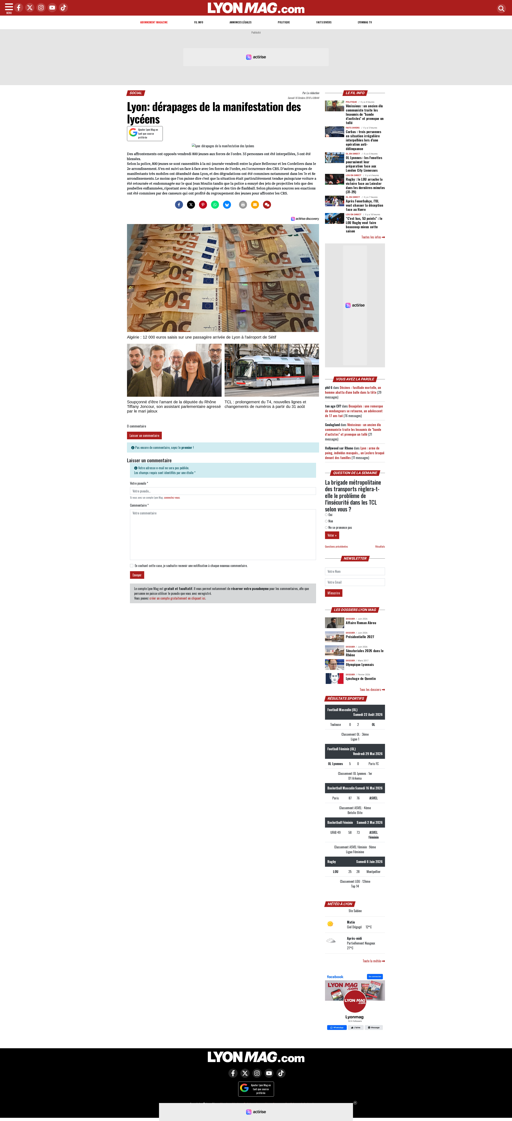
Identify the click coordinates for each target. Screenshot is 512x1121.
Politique (284, 22)
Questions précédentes (336, 546)
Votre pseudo (139, 483)
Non (330, 521)
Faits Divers (323, 22)
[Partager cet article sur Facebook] (179, 205)
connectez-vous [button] (172, 497)
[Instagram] (40, 8)
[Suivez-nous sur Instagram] (256, 1076)
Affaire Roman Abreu (361, 622)
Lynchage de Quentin (361, 678)
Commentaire (139, 505)
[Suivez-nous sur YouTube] (268, 1076)
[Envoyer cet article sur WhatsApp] (215, 205)
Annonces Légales (240, 22)
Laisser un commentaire (144, 435)
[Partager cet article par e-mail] (255, 205)
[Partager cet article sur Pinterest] (203, 205)
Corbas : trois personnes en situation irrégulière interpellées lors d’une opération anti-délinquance (363, 140)
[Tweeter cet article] (191, 205)
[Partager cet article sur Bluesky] (227, 205)
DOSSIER (350, 619)
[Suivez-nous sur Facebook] (355, 1002)
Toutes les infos (371, 237)
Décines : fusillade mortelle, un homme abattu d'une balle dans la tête (353, 390)
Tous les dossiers (371, 689)
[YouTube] (51, 8)
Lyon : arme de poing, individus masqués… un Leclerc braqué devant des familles (354, 453)
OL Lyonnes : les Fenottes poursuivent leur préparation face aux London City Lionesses (364, 164)
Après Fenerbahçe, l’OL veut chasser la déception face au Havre (364, 205)
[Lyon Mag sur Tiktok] (280, 1076)
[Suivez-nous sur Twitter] (244, 1076)
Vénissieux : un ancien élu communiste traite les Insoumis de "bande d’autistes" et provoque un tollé (365, 114)
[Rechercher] (500, 9)
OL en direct (353, 153)
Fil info (198, 22)
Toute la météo (372, 961)
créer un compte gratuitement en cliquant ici (177, 598)
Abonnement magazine (154, 22)
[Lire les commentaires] (267, 205)
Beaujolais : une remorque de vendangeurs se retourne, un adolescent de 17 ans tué (354, 411)
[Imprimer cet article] (243, 205)
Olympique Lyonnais (360, 664)
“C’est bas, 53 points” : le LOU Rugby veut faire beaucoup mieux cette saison (364, 224)
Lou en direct (353, 175)
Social (136, 93)
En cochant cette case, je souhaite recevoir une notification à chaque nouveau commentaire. (191, 565)
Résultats (380, 546)
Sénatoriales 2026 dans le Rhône (364, 652)
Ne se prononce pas (340, 527)
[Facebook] (17, 8)
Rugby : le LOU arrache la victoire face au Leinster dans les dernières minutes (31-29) (365, 185)
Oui (330, 514)
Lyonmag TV (365, 22)
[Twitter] (28, 8)
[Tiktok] (62, 8)
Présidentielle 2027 (360, 636)
